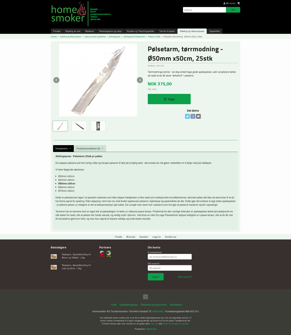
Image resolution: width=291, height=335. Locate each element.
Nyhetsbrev (176, 304)
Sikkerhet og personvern (154, 304)
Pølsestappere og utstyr (110, 31)
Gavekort (143, 236)
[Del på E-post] (198, 116)
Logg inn (156, 236)
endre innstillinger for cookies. (176, 323)
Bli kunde (130, 236)
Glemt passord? (185, 276)
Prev (59, 79)
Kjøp (171, 99)
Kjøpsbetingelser (129, 304)
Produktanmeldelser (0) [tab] (88, 148)
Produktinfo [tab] (61, 148)
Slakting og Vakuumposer (192, 31)
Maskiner (89, 31)
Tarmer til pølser (167, 31)
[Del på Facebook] (193, 116)
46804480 (157, 311)
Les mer (155, 323)
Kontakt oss (170, 236)
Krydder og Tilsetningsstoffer (140, 31)
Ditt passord (153, 263)
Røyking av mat (72, 31)
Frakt (114, 304)
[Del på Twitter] (187, 116)
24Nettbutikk (151, 328)
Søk (233, 9)
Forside (56, 31)
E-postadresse (155, 252)
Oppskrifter (214, 31)
